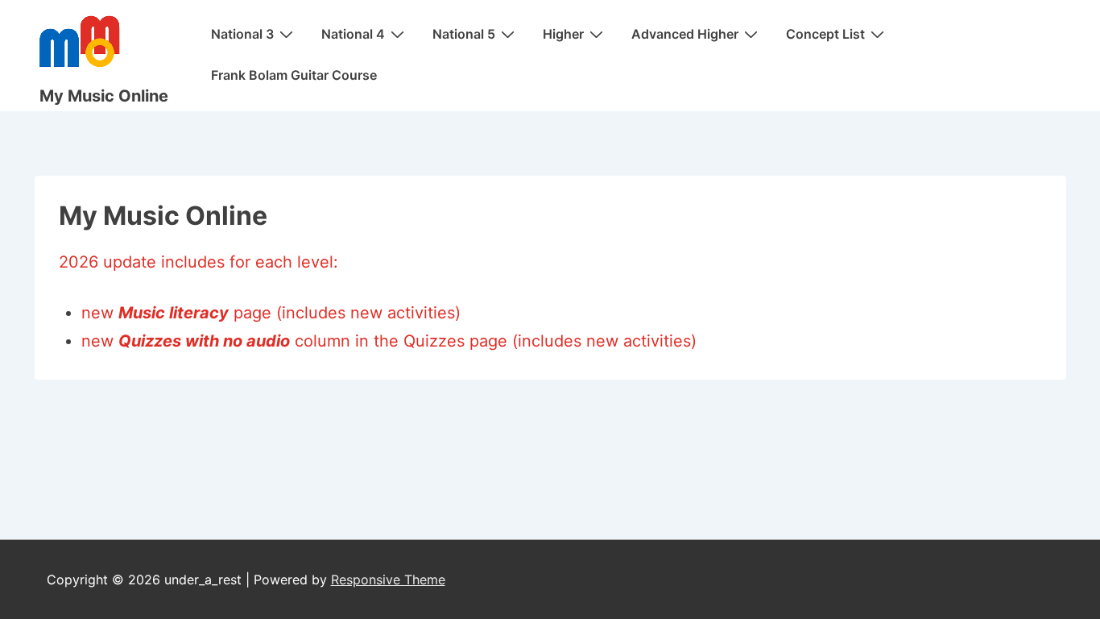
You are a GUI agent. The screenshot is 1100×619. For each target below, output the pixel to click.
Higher (563, 34)
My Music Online (103, 96)
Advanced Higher (684, 34)
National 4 (353, 34)
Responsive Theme (388, 579)
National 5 (463, 34)
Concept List (825, 34)
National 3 (242, 34)
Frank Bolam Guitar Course (294, 75)
